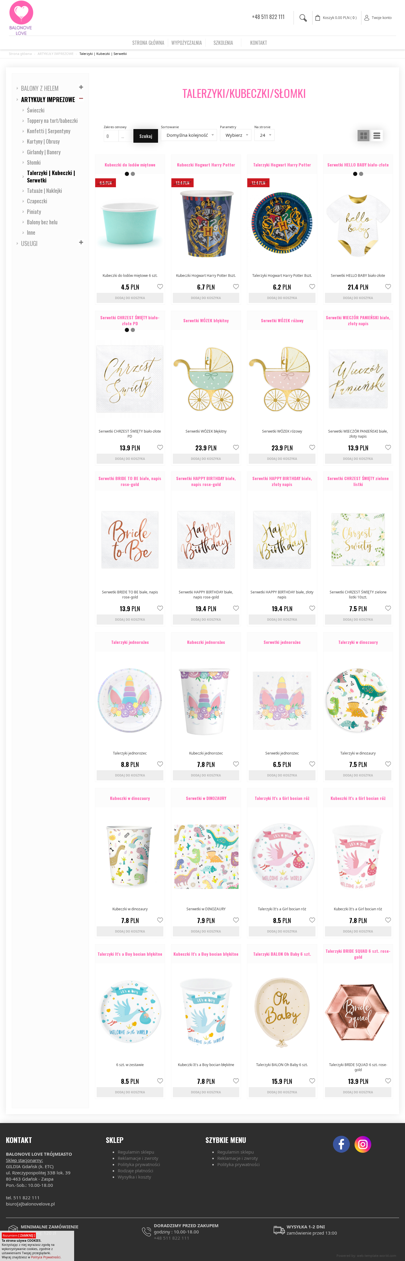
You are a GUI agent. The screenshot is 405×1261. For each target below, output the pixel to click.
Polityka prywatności (139, 1164)
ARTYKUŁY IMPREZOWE (56, 53)
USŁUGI (29, 243)
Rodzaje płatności (135, 1170)
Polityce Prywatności (45, 1257)
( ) (340, 17)
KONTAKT (258, 42)
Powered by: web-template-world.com (366, 1255)
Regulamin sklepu (136, 1152)
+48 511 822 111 (268, 16)
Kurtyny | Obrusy (43, 141)
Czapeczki (37, 201)
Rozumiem (19, 1235)
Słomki (34, 162)
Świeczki (35, 110)
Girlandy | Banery (43, 152)
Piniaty (34, 211)
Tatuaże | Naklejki (44, 190)
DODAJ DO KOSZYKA (130, 298)
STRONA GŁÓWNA (148, 42)
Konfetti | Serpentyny (48, 131)
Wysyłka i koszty (134, 1177)
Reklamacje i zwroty (138, 1158)
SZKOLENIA (223, 42)
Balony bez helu (42, 222)
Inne (31, 232)
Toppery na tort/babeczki (52, 120)
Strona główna (20, 53)
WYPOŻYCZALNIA (186, 42)
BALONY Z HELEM (40, 88)
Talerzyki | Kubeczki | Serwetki (103, 53)
